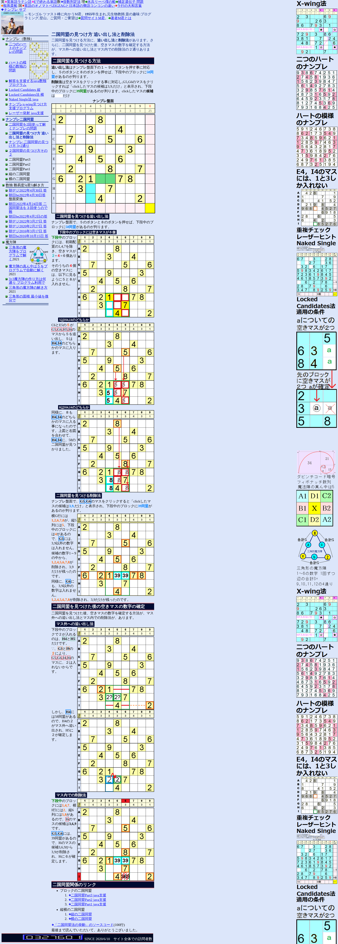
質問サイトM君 (93, 18)
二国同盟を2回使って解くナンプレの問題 (27, 126)
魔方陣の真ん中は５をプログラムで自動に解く (28, 268)
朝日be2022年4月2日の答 (28, 216)
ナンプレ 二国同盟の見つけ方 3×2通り (29, 144)
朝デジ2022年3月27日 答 (28, 221)
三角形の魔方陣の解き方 (28, 288)
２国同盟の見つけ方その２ (28, 153)
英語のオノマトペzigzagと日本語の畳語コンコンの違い (69, 6)
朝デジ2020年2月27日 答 (28, 226)
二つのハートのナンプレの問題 (17, 48)
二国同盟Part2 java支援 (88, 900)
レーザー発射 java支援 (26, 113)
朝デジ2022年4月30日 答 (28, 190)
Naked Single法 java (23, 99)
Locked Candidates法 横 (26, 95)
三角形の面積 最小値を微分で (29, 298)
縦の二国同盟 (81, 914)
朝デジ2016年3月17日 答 (28, 231)
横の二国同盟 (81, 919)
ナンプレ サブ (15, 10)
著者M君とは (121, 18)
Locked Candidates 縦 (24, 90)
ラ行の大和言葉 (129, 6)
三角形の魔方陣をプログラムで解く (17, 253)
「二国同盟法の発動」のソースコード (84, 925)
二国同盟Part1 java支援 (88, 904)
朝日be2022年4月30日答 (27, 195)
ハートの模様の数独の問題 (17, 66)
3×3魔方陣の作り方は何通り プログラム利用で (27, 281)
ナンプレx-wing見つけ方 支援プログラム (28, 106)
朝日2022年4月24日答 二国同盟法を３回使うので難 (28, 208)
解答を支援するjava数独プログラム (27, 83)
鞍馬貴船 (10, 6)
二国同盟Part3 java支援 (88, 895)
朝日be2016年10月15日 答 (28, 236)
